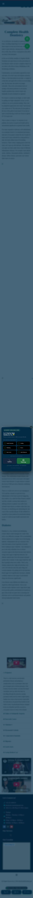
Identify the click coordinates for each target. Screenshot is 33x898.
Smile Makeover (24, 452)
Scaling (22, 443)
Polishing (8, 447)
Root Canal (9, 452)
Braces (22, 447)
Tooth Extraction (10, 443)
